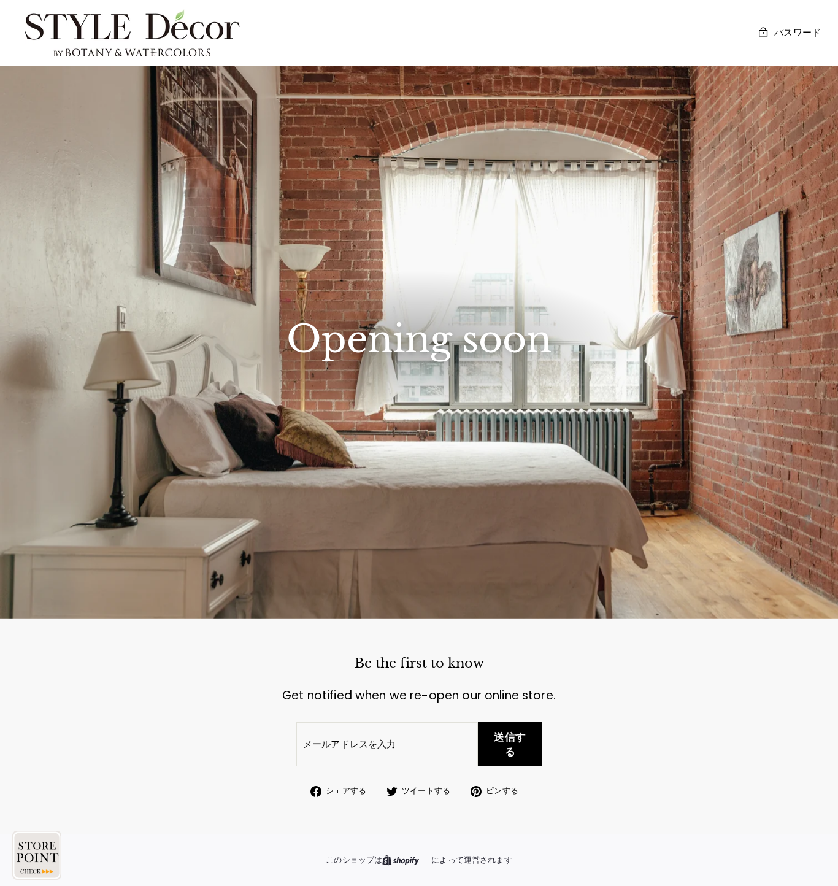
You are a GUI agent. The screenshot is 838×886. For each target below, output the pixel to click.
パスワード (797, 32)
